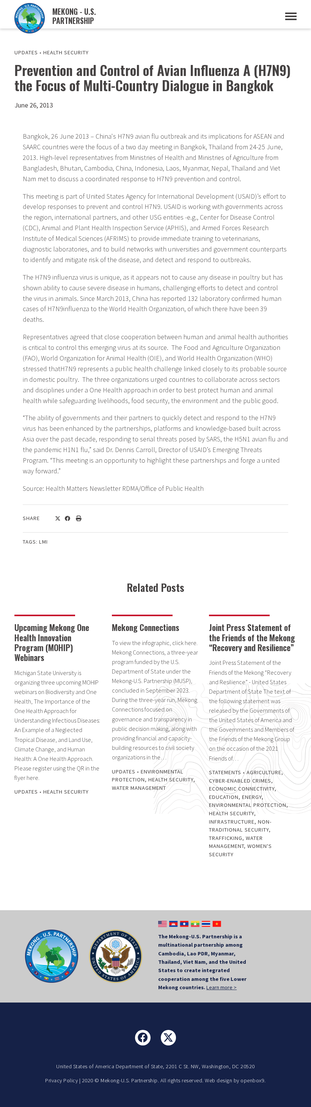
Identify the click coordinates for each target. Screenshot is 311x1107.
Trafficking (225, 838)
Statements (225, 772)
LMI (43, 541)
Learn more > (221, 987)
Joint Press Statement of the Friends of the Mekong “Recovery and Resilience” (252, 637)
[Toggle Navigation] (291, 16)
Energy (252, 797)
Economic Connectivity (242, 788)
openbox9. (253, 1080)
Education (224, 797)
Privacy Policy (61, 1080)
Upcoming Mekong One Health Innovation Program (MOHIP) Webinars (51, 642)
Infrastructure (231, 821)
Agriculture (264, 772)
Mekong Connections (145, 627)
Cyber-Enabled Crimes (240, 780)
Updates (26, 52)
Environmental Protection (247, 805)
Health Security (66, 52)
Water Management (139, 787)
